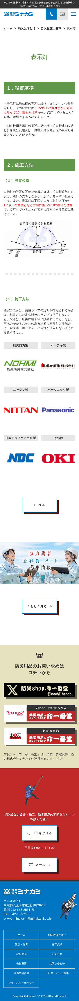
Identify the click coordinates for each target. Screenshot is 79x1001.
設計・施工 (21, 944)
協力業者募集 (21, 973)
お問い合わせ (57, 963)
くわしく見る (37, 606)
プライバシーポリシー (21, 982)
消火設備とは (26, 28)
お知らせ (57, 953)
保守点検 (57, 944)
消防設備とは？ (57, 934)
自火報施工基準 (51, 28)
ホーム (8, 28)
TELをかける (42, 833)
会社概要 (21, 963)
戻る (42, 504)
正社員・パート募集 (57, 973)
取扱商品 (21, 953)
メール (41, 864)
